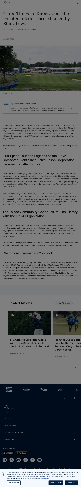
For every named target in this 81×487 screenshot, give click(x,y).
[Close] (77, 472)
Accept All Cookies (56, 482)
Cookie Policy (46, 478)
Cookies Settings (13, 482)
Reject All (71, 482)
